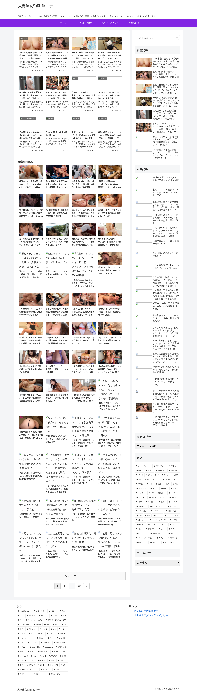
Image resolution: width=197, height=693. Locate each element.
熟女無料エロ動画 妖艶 (146, 611)
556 (79, 586)
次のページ (72, 575)
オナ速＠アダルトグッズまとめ (151, 615)
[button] (177, 38)
